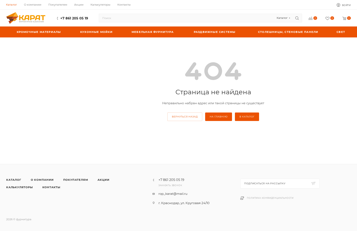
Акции (103, 179)
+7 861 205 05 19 (74, 18)
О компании (42, 179)
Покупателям (75, 179)
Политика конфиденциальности (270, 198)
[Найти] (297, 18)
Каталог (13, 179)
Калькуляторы (19, 187)
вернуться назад (185, 116)
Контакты (51, 187)
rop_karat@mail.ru (172, 194)
